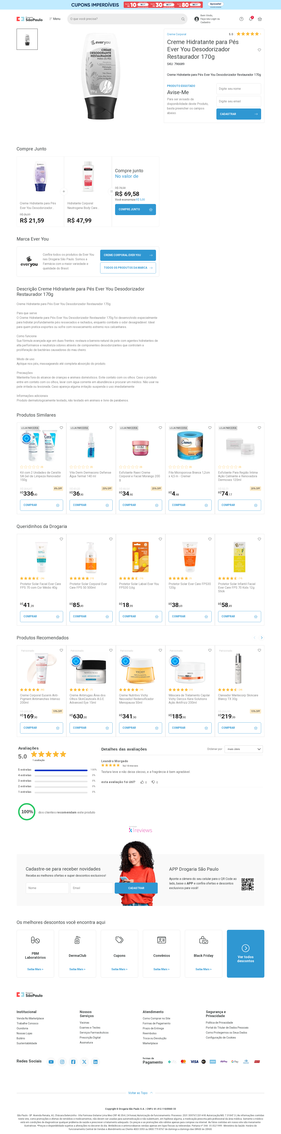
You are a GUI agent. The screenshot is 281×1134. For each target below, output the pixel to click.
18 (126, 605)
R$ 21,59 (32, 220)
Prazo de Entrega (153, 1028)
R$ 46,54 (124, 488)
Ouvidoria (22, 1028)
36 (76, 493)
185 (177, 716)
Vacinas (84, 1022)
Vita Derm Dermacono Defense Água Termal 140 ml (90, 474)
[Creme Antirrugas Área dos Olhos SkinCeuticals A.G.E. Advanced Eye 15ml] (91, 668)
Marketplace (150, 1043)
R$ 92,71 (223, 488)
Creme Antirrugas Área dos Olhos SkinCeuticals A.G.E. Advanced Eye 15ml (88, 698)
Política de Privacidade (219, 1022)
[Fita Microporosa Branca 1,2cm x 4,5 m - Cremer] (190, 446)
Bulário (21, 1038)
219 (226, 716)
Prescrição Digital (90, 1037)
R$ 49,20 (75, 488)
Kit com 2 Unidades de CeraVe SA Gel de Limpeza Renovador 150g (40, 476)
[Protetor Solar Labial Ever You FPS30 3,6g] (140, 557)
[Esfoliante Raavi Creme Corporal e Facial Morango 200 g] (140, 446)
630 (78, 716)
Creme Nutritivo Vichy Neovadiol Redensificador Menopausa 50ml (136, 698)
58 (225, 605)
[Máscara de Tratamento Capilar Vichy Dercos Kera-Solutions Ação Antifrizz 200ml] (190, 668)
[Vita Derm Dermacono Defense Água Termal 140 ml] (91, 446)
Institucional (27, 1012)
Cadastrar (228, 114)
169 (28, 716)
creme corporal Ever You (122, 255)
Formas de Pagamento (157, 1023)
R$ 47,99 (79, 220)
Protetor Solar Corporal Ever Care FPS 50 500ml (88, 585)
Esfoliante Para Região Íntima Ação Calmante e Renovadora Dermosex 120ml (238, 476)
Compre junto (129, 209)
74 (225, 493)
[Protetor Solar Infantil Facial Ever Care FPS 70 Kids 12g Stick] (239, 557)
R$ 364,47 (26, 488)
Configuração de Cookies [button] (221, 1037)
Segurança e (216, 1014)
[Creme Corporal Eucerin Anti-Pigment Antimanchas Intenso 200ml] (41, 668)
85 (76, 605)
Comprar (30, 505)
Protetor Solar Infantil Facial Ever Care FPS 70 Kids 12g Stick (236, 587)
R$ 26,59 (25, 214)
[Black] (140, 4)
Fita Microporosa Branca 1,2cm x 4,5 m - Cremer (189, 474)
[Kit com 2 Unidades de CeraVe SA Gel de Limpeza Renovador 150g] (41, 446)
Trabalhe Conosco (27, 1023)
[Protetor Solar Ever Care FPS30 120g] (190, 557)
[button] (27, 39)
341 (127, 716)
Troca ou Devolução (154, 1038)
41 (27, 605)
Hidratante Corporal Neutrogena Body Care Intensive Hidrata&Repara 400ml (84, 206)
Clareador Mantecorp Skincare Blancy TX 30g (238, 697)
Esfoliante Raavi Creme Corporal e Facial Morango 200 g (139, 476)
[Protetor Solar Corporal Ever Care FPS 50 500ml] (91, 557)
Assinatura (86, 1042)
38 (175, 605)
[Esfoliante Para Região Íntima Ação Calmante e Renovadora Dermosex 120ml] (239, 446)
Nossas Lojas (24, 1033)
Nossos (87, 1014)
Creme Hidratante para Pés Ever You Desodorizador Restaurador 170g (38, 206)
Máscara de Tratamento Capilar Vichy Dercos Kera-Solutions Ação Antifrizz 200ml (189, 698)
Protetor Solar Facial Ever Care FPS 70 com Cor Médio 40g (40, 585)
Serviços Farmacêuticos (94, 1032)
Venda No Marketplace (30, 1018)
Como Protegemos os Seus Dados (226, 1032)
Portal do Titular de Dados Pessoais (227, 1027)
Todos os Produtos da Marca (125, 267)
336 (28, 493)
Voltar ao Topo (138, 1093)
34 (126, 493)
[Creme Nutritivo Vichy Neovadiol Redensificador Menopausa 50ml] (140, 668)
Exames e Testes (90, 1027)
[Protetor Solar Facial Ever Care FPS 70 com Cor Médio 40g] (41, 557)
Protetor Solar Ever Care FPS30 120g (190, 585)
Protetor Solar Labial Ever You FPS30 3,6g (139, 585)
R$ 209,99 (26, 711)
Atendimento (153, 1012)
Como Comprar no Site (156, 1018)
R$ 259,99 (224, 711)
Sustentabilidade (27, 1043)
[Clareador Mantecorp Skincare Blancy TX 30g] (239, 668)
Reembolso (150, 1033)
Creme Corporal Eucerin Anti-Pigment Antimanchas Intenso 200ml (40, 698)
